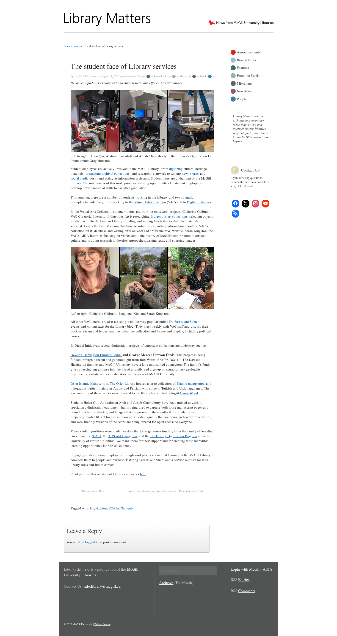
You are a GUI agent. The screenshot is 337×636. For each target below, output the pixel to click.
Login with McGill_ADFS (251, 569)
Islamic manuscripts (191, 383)
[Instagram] (256, 204)
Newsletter (244, 91)
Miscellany (185, 76)
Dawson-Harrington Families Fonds (96, 354)
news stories (190, 173)
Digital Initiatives (199, 202)
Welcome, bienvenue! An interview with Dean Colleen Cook (166, 491)
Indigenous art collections (169, 216)
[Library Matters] (108, 17)
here (143, 474)
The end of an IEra (92, 491)
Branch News (246, 59)
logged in (92, 542)
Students (127, 508)
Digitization (98, 508)
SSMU (96, 436)
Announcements (248, 52)
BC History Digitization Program (173, 436)
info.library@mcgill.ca (102, 586)
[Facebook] (236, 204)
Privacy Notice (102, 624)
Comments (246, 590)
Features (141, 76)
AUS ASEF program (122, 436)
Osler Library (125, 383)
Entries (244, 579)
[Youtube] (265, 204)
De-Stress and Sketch (184, 321)
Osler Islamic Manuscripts (89, 383)
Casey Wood (189, 393)
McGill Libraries (88, 76)
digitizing (176, 168)
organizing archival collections (108, 173)
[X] (245, 204)
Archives (166, 582)
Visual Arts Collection (150, 202)
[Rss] (236, 214)
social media (79, 178)
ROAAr (114, 508)
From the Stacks (162, 76)
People (203, 76)
